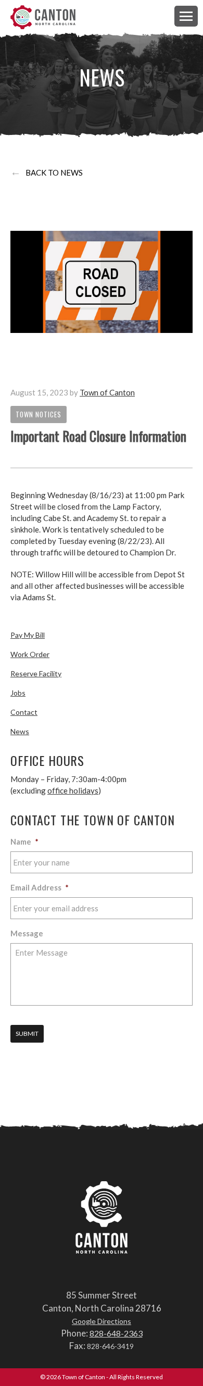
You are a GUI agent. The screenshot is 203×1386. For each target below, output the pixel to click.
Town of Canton (42, 18)
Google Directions (101, 1321)
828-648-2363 (116, 1333)
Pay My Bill (27, 634)
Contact (23, 712)
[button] (186, 16)
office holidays (72, 790)
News (19, 731)
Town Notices (38, 414)
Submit (27, 1033)
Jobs (18, 692)
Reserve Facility (35, 673)
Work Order (29, 654)
